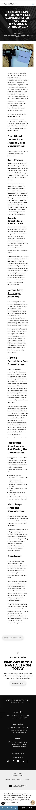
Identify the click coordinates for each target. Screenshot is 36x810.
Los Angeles (18, 712)
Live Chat (32, 802)
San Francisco (18, 724)
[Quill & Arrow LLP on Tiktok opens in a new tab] (28, 761)
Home (15, 33)
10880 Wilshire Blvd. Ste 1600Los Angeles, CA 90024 (19, 717)
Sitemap (28, 779)
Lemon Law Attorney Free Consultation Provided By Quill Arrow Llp (18, 36)
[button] (3, 803)
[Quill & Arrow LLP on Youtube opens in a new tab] (18, 761)
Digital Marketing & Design (20, 786)
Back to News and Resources (13, 637)
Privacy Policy (20, 779)
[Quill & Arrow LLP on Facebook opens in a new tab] (13, 761)
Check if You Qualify (18, 683)
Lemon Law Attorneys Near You (15, 293)
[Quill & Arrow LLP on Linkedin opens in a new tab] (23, 761)
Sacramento (18, 738)
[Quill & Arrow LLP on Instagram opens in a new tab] (8, 761)
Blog (19, 33)
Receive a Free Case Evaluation (18, 438)
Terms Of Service (10, 779)
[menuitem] (8, 761)
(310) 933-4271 (14, 802)
